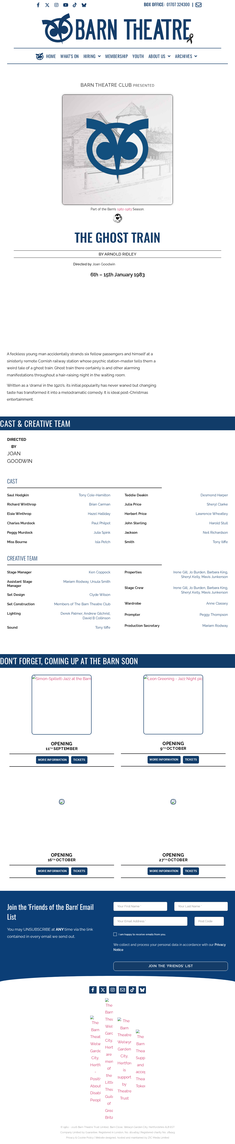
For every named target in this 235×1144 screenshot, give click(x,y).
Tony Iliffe (220, 542)
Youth (138, 56)
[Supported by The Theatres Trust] (124, 1059)
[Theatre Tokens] (140, 1059)
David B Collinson (96, 618)
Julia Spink (102, 532)
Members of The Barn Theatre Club (82, 604)
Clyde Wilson (100, 595)
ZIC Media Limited (158, 1137)
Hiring (90, 56)
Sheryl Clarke (217, 504)
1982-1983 (124, 209)
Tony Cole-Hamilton (94, 495)
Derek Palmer (71, 613)
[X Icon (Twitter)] (47, 5)
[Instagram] (56, 5)
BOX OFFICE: (154, 4)
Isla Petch (102, 542)
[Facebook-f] (38, 5)
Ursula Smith (100, 582)
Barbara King (217, 572)
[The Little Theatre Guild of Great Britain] (109, 1059)
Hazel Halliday (99, 514)
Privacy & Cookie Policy (80, 1137)
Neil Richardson (215, 532)
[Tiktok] (74, 5)
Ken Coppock (99, 572)
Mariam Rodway (76, 582)
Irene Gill (180, 572)
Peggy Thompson (214, 615)
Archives (183, 56)
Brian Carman (99, 504)
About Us (156, 56)
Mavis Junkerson (214, 577)
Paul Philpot (101, 523)
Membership (116, 56)
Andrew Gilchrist (97, 613)
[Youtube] (65, 5)
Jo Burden (197, 572)
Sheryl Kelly (190, 577)
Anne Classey (217, 603)
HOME (51, 56)
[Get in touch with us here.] (122, 990)
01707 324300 (178, 4)
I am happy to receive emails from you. (142, 934)
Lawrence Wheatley (212, 514)
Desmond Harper (214, 495)
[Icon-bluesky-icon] (84, 5)
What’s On (69, 56)
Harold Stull (218, 523)
